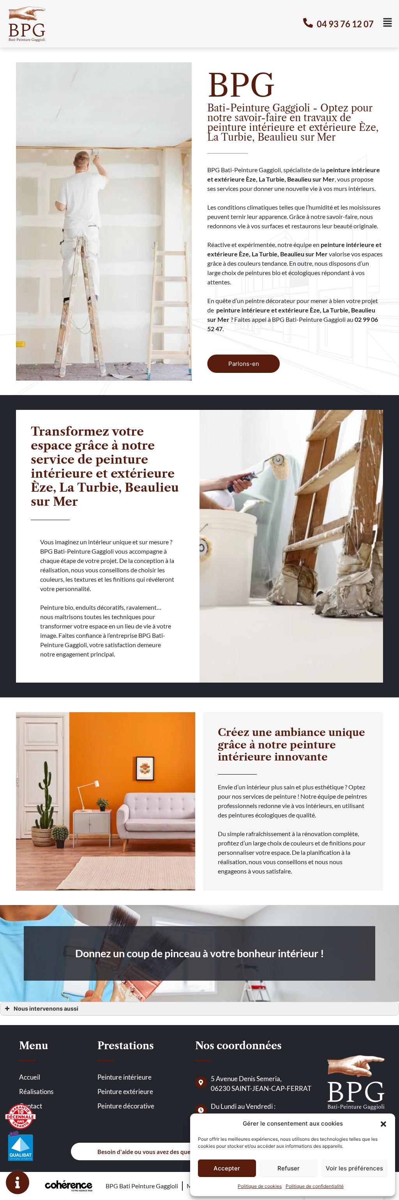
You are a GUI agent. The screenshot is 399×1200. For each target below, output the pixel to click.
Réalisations (36, 1091)
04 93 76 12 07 (345, 24)
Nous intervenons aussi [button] (46, 1008)
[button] (383, 1124)
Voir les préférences (354, 1168)
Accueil (29, 1077)
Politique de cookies (260, 1186)
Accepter (227, 1168)
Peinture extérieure (125, 1091)
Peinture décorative (125, 1106)
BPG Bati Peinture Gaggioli (142, 1185)
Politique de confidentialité (315, 1186)
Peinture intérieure (124, 1077)
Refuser (288, 1168)
